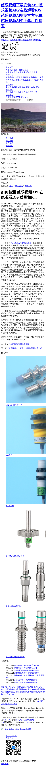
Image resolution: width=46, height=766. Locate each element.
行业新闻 (17, 92)
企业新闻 (9, 92)
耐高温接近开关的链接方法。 (26, 680)
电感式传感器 (11, 87)
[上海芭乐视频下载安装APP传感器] (10, 50)
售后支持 (25, 92)
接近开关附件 (21, 692)
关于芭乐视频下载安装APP (17, 70)
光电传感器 (34, 87)
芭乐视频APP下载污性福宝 (17, 77)
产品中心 (4, 40)
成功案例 (9, 85)
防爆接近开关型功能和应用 (25, 668)
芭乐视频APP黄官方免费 (26, 689)
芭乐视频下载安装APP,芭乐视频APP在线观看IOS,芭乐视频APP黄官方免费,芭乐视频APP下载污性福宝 (22, 15)
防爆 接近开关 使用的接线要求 (27, 670)
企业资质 (33, 72)
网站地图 (37, 40)
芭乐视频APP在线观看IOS (22, 80)
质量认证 (25, 72)
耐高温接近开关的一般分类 (25, 683)
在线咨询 (9, 738)
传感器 (27, 722)
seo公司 (40, 701)
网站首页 (9, 67)
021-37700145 (11, 736)
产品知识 (33, 92)
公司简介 (9, 72)
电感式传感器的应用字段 (18, 344)
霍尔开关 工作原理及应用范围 (26, 665)
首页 (11, 186)
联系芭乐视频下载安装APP (21, 40)
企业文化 (17, 72)
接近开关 (6, 720)
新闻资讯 (9, 90)
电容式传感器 (23, 87)
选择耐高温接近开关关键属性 (26, 673)
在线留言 (9, 95)
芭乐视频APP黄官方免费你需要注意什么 (25, 348)
